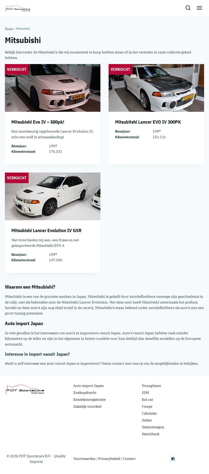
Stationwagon (153, 427)
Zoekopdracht (84, 392)
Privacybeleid (109, 458)
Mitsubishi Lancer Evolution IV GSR (46, 230)
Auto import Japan (88, 385)
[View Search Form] (187, 8)
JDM (145, 392)
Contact (129, 458)
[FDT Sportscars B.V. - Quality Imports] (18, 8)
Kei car (147, 399)
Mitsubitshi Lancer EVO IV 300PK (148, 122)
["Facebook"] (172, 458)
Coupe (147, 406)
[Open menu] (199, 8)
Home (9, 28)
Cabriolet (149, 413)
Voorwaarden (84, 458)
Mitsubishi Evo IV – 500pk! (37, 122)
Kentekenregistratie (89, 399)
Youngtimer (151, 385)
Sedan (147, 420)
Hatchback (150, 434)
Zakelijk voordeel (87, 406)
